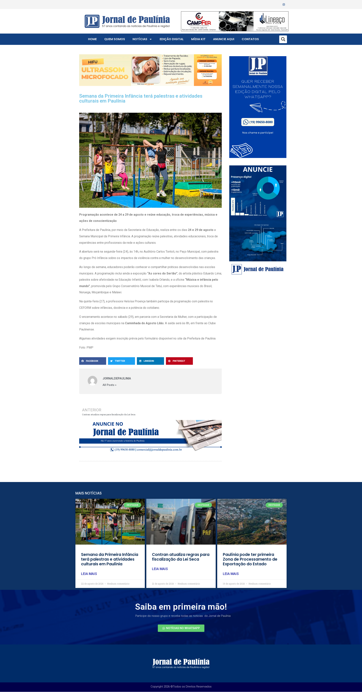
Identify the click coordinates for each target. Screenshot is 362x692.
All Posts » (109, 385)
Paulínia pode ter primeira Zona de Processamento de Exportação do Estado (250, 559)
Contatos (250, 39)
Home (92, 39)
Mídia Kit (198, 39)
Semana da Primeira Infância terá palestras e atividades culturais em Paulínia (109, 559)
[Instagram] (283, 4)
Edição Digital (172, 39)
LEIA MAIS (89, 574)
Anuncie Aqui (223, 39)
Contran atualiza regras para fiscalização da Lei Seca (180, 557)
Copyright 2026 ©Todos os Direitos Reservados (181, 686)
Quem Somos (114, 39)
